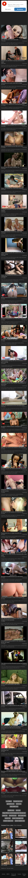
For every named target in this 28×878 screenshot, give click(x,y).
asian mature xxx (19, 820)
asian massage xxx (17, 818)
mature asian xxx (8, 820)
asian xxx (7, 818)
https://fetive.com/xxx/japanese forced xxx (14, 813)
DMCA (8, 874)
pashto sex (11, 810)
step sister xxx (14, 806)
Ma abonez (20, 9)
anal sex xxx (12, 815)
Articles (3, 874)
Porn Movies (18, 825)
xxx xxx (18, 810)
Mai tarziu (8, 9)
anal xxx (4, 815)
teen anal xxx (22, 815)
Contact (19, 874)
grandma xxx (10, 804)
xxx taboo (8, 801)
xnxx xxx (18, 804)
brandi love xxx (18, 801)
